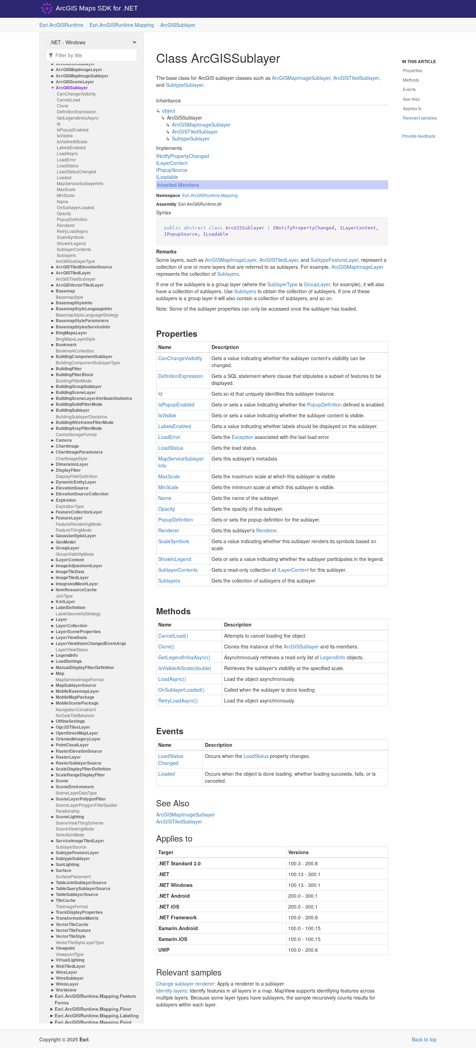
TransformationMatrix (77, 918)
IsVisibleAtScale (72, 141)
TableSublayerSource (77, 894)
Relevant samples (420, 118)
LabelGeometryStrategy (78, 613)
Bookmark (66, 345)
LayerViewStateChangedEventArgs (91, 643)
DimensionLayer (72, 464)
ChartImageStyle (71, 458)
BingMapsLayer (71, 333)
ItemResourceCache (76, 590)
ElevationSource (72, 488)
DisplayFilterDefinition (77, 476)
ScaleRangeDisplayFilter (80, 775)
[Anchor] (150, 333)
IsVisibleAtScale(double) (185, 668)
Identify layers (171, 990)
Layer (61, 619)
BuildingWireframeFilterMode (85, 422)
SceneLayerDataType (76, 793)
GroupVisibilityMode (75, 554)
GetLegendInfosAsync (78, 118)
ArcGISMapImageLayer (79, 70)
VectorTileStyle (71, 936)
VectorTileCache (72, 924)
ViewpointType (70, 954)
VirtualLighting (70, 960)
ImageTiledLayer (72, 577)
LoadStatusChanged (76, 171)
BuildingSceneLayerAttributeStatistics (94, 398)
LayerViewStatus (72, 649)
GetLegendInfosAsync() (184, 657)
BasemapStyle (69, 297)
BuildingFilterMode (74, 380)
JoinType (64, 596)
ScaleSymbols (70, 237)
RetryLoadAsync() (178, 700)
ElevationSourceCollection (82, 494)
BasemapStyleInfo (74, 303)
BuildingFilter (69, 369)
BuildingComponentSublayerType (88, 362)
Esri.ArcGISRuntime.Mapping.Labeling (97, 1015)
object (168, 110)
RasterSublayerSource (78, 763)
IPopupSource (171, 169)
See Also (411, 99)
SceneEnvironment (75, 787)
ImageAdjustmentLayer (79, 566)
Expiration (66, 500)
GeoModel (66, 542)
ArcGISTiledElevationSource (84, 267)
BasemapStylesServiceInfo (83, 327)
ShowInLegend (71, 243)
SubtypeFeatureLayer (77, 853)
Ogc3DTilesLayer (73, 727)
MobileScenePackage (77, 703)
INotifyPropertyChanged (182, 155)
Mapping (229, 195)
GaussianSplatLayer (76, 536)
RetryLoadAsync (72, 231)
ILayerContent (70, 560)
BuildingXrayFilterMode (79, 428)
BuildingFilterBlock (74, 375)
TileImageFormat (72, 906)
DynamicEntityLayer (76, 482)
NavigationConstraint (76, 709)
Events (409, 89)
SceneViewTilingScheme (79, 823)
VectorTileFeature (73, 930)
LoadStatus (67, 165)
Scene (62, 781)
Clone (62, 105)
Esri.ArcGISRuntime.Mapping (122, 24)
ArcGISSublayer (177, 24)
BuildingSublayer (73, 410)
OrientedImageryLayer (78, 739)
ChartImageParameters (79, 452)
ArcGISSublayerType (75, 261)
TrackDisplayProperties (79, 912)
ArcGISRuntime (205, 195)
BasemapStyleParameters (82, 321)
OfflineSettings (70, 721)
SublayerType (282, 284)
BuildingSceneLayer (76, 392)
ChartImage (67, 446)
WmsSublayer (70, 978)
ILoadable (167, 176)
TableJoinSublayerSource (81, 883)
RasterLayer (68, 757)
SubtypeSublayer (73, 858)
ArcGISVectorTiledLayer (80, 285)
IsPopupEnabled (73, 129)
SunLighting (67, 864)
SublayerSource (71, 847)
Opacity (64, 213)
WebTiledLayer (70, 966)
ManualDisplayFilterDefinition (85, 667)
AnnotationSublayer (75, 64)
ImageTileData (70, 572)
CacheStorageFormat (76, 434)
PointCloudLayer (72, 745)
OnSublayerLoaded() (181, 689)
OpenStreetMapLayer (77, 733)
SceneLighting (70, 817)
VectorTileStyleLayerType (80, 942)
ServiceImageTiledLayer (80, 841)
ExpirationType (70, 506)
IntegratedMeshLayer (77, 584)
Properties (412, 70)
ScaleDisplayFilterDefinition (83, 769)
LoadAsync (67, 153)
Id (58, 124)
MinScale (66, 195)
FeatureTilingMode (74, 530)
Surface (63, 870)
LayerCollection (71, 626)
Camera (64, 440)
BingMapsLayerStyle (75, 339)
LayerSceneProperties (78, 632)
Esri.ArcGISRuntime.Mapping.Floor (93, 1009)
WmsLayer (66, 972)
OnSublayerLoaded (75, 207)
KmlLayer (65, 602)
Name (62, 201)
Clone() (166, 646)
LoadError (66, 159)
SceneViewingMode (75, 828)
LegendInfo (67, 655)
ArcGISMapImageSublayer (82, 76)
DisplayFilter (68, 470)
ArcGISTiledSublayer (75, 279)
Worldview (66, 990)
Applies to (412, 108)
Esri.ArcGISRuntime (61, 24)
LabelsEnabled (71, 147)
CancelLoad (68, 99)
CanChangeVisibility (76, 94)
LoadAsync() (172, 678)
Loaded (64, 177)
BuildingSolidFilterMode (79, 404)
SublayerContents (74, 249)
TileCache (66, 900)
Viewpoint (65, 948)
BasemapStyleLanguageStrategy (87, 315)
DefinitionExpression (76, 111)
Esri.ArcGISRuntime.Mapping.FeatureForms (95, 999)
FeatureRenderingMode (78, 524)
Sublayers (66, 255)
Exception (242, 436)
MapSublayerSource (76, 685)
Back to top (424, 1039)
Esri (186, 195)
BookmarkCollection (75, 351)
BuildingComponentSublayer (84, 356)
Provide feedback (418, 136)
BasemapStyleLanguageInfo (84, 309)
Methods (411, 80)
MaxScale (66, 189)
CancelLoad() (173, 635)
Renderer (66, 225)
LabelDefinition (70, 607)
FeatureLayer (69, 518)
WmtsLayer (67, 984)
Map (60, 673)
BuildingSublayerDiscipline (81, 416)
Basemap (65, 291)
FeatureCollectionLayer (79, 512)
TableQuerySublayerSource (83, 888)
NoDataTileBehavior (75, 715)
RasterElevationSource (79, 751)
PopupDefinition (72, 219)
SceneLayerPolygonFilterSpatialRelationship (86, 808)
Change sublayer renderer (185, 983)
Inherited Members (178, 184)
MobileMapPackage (75, 697)
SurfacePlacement (73, 876)
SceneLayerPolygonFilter (81, 799)
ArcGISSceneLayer (75, 82)
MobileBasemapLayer (77, 691)
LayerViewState (71, 637)
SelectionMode (70, 834)
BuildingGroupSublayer (79, 386)
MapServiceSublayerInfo (80, 183)
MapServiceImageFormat (79, 679)
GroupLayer (67, 548)
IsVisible (65, 135)
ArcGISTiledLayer (73, 273)
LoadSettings (69, 661)
